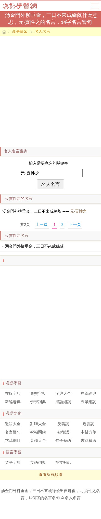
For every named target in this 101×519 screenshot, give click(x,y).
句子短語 (63, 441)
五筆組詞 (88, 402)
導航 (95, 6)
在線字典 (13, 394)
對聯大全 (38, 424)
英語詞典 (38, 463)
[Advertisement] (50, 91)
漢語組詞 (63, 402)
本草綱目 (13, 441)
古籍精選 (88, 441)
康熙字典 (38, 394)
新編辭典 (13, 402)
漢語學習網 (24, 6)
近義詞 (88, 424)
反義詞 (63, 424)
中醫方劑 (88, 433)
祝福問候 (38, 433)
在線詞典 (88, 394)
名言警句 (13, 433)
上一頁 (42, 225)
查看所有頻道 (50, 475)
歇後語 (63, 433)
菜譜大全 (38, 441)
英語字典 (13, 463)
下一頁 (75, 225)
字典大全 (63, 394)
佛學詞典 (38, 402)
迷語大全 (13, 424)
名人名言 (42, 32)
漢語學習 (19, 32)
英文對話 (63, 463)
